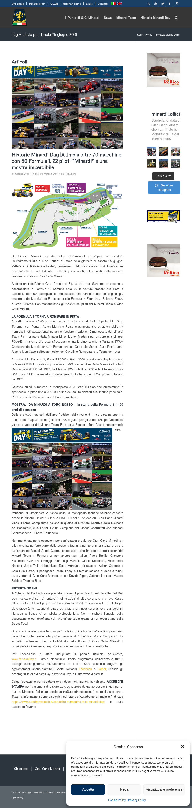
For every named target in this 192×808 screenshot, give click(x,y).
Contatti (103, 3)
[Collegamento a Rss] (148, 3)
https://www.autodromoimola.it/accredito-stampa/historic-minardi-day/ (58, 701)
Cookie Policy (117, 800)
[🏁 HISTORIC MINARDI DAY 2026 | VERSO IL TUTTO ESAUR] (151, 163)
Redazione (71, 173)
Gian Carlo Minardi (47, 768)
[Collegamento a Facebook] (169, 3)
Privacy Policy (137, 800)
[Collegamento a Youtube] (155, 3)
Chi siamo (18, 3)
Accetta (88, 789)
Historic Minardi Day (46, 173)
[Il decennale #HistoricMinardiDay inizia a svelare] (151, 151)
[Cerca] (176, 17)
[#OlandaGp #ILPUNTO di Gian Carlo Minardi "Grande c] (163, 151)
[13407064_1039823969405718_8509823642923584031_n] (67, 107)
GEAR (54, 3)
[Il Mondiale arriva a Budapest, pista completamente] (175, 163)
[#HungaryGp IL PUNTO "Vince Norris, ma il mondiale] (163, 163)
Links (89, 3)
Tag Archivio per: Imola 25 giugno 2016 (44, 34)
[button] (182, 746)
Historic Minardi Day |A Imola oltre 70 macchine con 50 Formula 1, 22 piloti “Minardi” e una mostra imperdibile (66, 161)
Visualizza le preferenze (164, 789)
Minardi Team (37, 3)
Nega (124, 789)
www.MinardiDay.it (24, 658)
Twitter (101, 669)
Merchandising (72, 3)
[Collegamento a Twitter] (162, 3)
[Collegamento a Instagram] (176, 3)
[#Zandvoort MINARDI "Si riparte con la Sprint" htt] (175, 151)
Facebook (85, 669)
